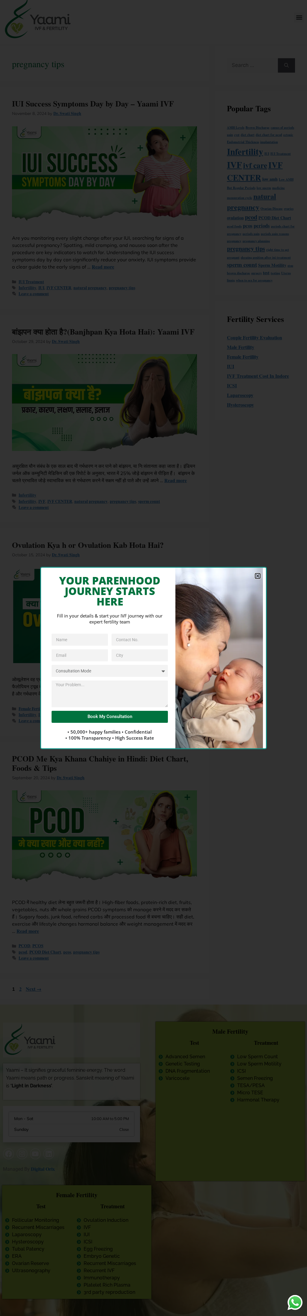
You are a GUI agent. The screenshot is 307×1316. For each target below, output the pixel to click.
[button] (257, 576)
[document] (153, 658)
